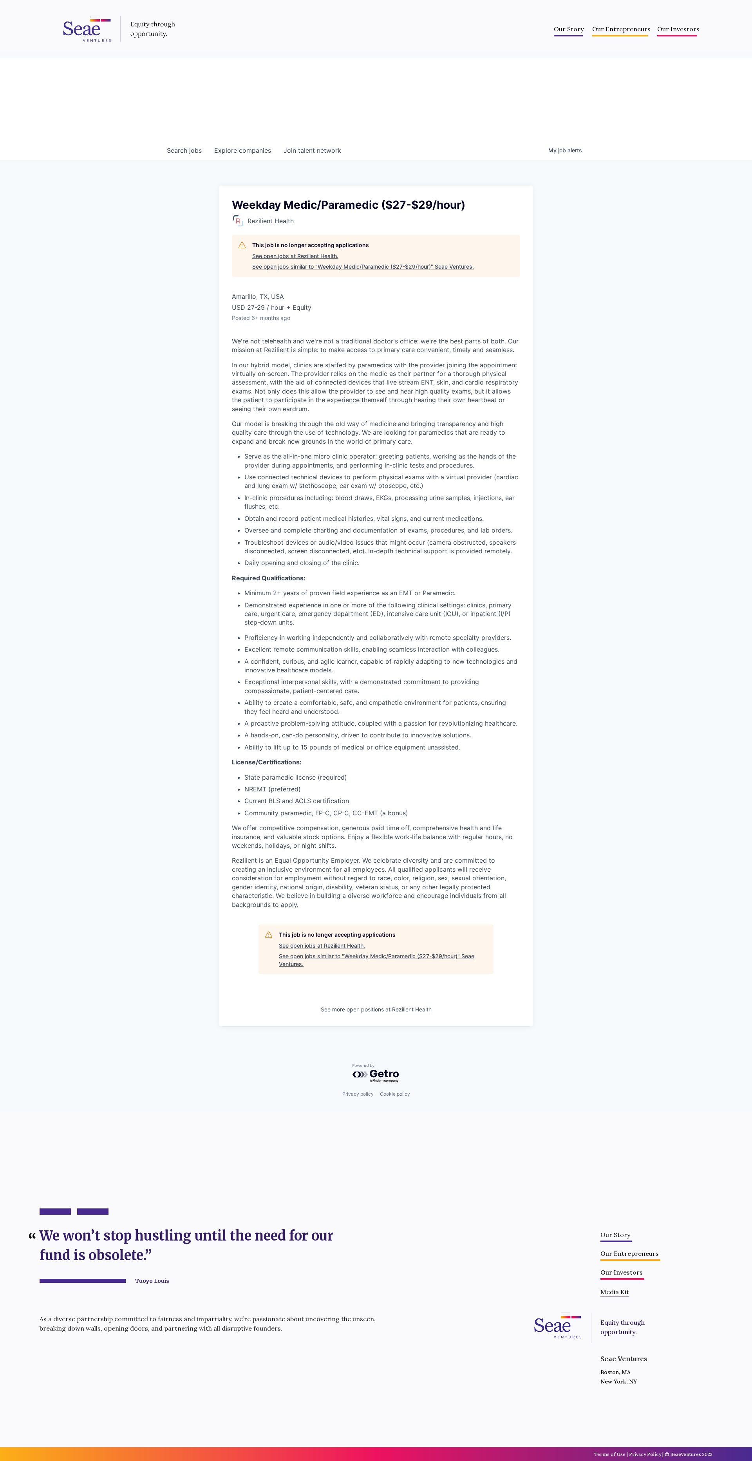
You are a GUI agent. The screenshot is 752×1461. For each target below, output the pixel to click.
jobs (184, 150)
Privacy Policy (645, 1454)
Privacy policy (358, 1094)
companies (242, 150)
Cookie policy (395, 1094)
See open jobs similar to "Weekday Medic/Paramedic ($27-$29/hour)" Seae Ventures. (363, 266)
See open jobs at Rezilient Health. (295, 256)
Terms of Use (609, 1454)
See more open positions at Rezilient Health (376, 1009)
